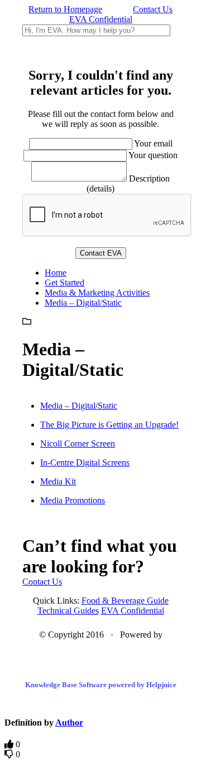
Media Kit (58, 481)
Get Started (64, 282)
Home (55, 272)
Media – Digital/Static (83, 302)
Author (69, 722)
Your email (153, 143)
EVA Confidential (100, 19)
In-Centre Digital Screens (85, 462)
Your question (153, 155)
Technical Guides (68, 610)
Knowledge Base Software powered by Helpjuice (100, 684)
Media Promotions (72, 500)
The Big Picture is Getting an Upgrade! (109, 424)
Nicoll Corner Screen (77, 443)
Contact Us (153, 9)
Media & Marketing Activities (97, 292)
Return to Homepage (65, 9)
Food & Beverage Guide (125, 600)
